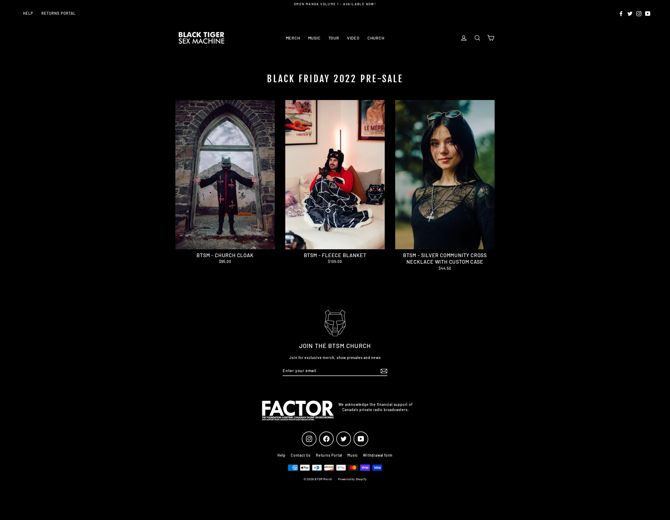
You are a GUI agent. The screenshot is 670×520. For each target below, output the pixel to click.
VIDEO (353, 37)
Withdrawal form (378, 455)
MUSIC (314, 37)
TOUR (333, 37)
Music (352, 455)
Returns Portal (58, 13)
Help (28, 13)
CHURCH (375, 37)
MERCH (293, 37)
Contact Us (301, 455)
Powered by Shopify (352, 479)
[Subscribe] (383, 371)
